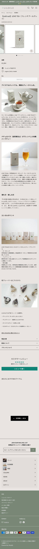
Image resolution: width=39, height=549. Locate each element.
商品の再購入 (5, 507)
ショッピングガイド (7, 497)
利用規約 (4, 510)
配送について (5, 343)
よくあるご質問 (5, 505)
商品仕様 (4, 339)
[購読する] (33, 450)
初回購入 (16, 12)
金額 (3, 60)
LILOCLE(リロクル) (7, 22)
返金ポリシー (5, 513)
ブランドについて (7, 347)
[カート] (32, 7)
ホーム (3, 12)
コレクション (9, 12)
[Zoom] (31, 51)
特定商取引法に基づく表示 (8, 500)
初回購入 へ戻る (21, 418)
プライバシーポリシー (7, 502)
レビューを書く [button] (19, 369)
